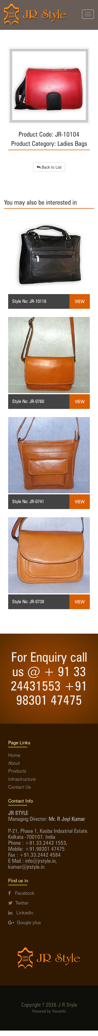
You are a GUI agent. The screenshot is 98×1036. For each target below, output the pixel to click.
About (14, 762)
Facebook (23, 892)
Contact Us (19, 786)
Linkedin (22, 912)
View (80, 301)
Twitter (21, 902)
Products (17, 770)
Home (14, 754)
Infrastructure (22, 778)
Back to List (51, 167)
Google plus (27, 922)
